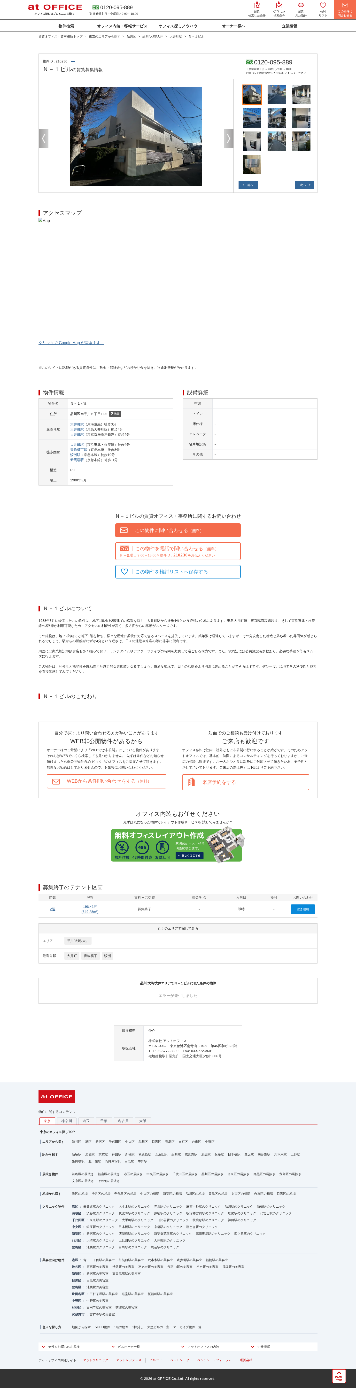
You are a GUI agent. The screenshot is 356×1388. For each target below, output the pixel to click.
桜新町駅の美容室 (160, 1294)
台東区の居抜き (238, 1174)
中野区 (210, 1141)
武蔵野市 (78, 1314)
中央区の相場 (149, 1193)
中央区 (130, 1141)
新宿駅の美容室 (97, 1273)
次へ (303, 185)
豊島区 (170, 1141)
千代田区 (115, 1141)
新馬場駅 (77, 460)
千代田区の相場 (125, 1193)
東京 (47, 1121)
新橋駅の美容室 (217, 1260)
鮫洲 (107, 956)
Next (228, 138)
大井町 (72, 956)
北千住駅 (94, 1161)
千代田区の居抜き (185, 1174)
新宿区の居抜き (109, 1174)
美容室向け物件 (53, 1260)
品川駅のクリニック (239, 1206)
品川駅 (176, 1154)
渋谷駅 (90, 1154)
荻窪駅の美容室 (127, 1307)
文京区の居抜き (83, 1181)
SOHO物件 (102, 1327)
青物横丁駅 (78, 450)
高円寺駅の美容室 (99, 1307)
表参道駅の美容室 (189, 1260)
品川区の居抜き (212, 1174)
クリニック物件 (53, 1206)
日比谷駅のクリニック (173, 1220)
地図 (117, 414)
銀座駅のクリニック (100, 1227)
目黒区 (156, 1141)
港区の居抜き (133, 1174)
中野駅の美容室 (97, 1301)
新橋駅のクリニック (271, 1206)
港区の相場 (80, 1193)
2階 (52, 909)
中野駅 (142, 1161)
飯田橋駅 (78, 1161)
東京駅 (103, 1154)
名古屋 (123, 1121)
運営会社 (246, 1360)
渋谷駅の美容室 (123, 1267)
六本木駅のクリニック (134, 1206)
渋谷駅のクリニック (100, 1213)
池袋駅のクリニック (100, 1247)
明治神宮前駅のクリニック (205, 1213)
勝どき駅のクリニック (202, 1227)
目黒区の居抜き (264, 1174)
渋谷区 (76, 1141)
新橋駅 (130, 1154)
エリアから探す (53, 1141)
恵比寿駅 (191, 1154)
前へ (250, 185)
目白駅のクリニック (133, 1247)
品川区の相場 (195, 1193)
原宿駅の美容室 (97, 1267)
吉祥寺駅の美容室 (102, 1314)
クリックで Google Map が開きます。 (71, 343)
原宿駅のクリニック (168, 1213)
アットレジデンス (128, 1360)
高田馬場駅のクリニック (213, 1233)
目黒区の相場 (286, 1193)
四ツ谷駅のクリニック (250, 1233)
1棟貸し (137, 1327)
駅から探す (50, 1154)
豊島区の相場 (218, 1193)
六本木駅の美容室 (160, 1260)
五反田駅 (161, 1154)
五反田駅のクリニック (134, 1240)
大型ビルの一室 (158, 1327)
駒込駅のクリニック (165, 1247)
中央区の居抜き (158, 1174)
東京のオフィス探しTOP (57, 1132)
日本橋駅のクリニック (134, 1227)
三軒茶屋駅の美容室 (104, 1294)
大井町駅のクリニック (170, 1240)
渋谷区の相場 (101, 1193)
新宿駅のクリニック (100, 1233)
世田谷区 (78, 1294)
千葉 (104, 1121)
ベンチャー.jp (179, 1360)
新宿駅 (76, 1154)
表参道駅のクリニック (99, 1206)
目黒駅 (129, 1161)
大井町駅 (77, 424)
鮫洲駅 (75, 455)
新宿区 (100, 1141)
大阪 (143, 1121)
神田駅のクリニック (242, 1220)
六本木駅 (280, 1154)
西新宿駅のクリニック (134, 1233)
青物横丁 (90, 956)
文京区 (183, 1141)
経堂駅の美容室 (133, 1294)
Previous (43, 138)
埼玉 (86, 1121)
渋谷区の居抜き (83, 1174)
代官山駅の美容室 (180, 1267)
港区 (88, 1141)
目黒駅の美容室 (97, 1280)
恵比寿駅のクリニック (134, 1213)
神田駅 (116, 1154)
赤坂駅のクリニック (168, 1206)
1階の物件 (121, 1327)
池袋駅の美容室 (97, 1287)
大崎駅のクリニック (100, 1240)
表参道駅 (264, 1154)
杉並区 (76, 1307)
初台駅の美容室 (207, 1267)
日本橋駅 (234, 1154)
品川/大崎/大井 (78, 941)
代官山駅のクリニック (276, 1213)
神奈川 (66, 1121)
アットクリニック (95, 1360)
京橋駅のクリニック (168, 1227)
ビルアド (155, 1360)
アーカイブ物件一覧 (187, 1327)
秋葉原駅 (145, 1154)
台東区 (196, 1141)
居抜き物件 (50, 1174)
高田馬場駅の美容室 (126, 1273)
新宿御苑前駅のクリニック (173, 1233)
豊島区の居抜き (290, 1174)
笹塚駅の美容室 (233, 1267)
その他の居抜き (109, 1181)
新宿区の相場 (172, 1193)
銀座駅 (219, 1154)
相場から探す (51, 1193)
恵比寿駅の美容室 (150, 1267)
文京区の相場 (240, 1193)
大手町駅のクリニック (137, 1220)
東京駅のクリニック (104, 1220)
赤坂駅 (249, 1154)
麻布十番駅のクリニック (203, 1206)
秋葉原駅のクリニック (208, 1220)
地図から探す (81, 1327)
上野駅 (295, 1154)
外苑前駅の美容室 (131, 1260)
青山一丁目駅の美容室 (99, 1260)
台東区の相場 (263, 1193)
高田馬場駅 (113, 1161)
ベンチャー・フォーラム (214, 1360)
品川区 (143, 1141)
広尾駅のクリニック (242, 1213)
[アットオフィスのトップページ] (55, 9)
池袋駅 (206, 1154)
